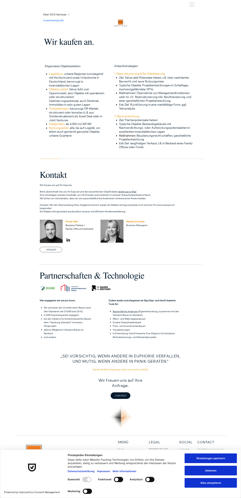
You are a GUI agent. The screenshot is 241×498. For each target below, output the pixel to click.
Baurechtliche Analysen (125, 311)
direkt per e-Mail (127, 191)
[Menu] (120, 4)
